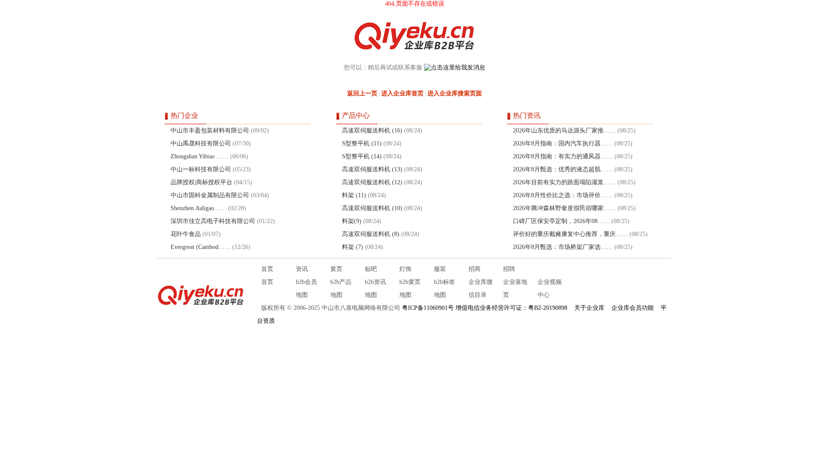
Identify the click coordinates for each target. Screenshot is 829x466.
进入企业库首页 (402, 93)
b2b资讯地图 (375, 288)
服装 (440, 269)
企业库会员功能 (632, 308)
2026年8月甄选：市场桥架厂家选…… (563, 247)
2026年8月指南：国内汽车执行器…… (563, 143)
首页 (267, 269)
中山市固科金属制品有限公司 (210, 195)
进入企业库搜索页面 (454, 93)
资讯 (302, 269)
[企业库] (201, 295)
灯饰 (405, 269)
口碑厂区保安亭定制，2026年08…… (561, 221)
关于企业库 (589, 308)
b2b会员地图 (306, 288)
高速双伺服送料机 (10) (372, 208)
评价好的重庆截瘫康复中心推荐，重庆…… (570, 234)
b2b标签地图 (444, 288)
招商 (474, 269)
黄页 (336, 269)
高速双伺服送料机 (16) (372, 130)
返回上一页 (362, 93)
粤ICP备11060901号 (428, 308)
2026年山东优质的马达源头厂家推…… (564, 130)
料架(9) (351, 221)
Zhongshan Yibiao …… (199, 156)
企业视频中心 (550, 288)
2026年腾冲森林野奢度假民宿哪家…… (564, 208)
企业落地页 (515, 288)
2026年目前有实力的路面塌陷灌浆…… (564, 182)
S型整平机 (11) (362, 143)
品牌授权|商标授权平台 (201, 182)
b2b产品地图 (340, 288)
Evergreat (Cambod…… (201, 247)
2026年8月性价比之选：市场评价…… (563, 195)
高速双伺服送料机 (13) (372, 169)
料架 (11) (354, 195)
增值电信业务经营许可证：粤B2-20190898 (511, 308)
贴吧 (371, 269)
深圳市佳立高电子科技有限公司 (213, 221)
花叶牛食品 (186, 234)
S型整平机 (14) (362, 156)
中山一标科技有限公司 (201, 169)
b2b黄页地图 (410, 288)
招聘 (509, 269)
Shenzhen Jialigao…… (198, 208)
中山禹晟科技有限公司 (201, 143)
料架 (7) (352, 247)
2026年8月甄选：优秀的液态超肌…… (563, 169)
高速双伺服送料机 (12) (372, 182)
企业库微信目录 (480, 288)
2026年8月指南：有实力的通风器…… (563, 156)
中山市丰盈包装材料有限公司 (210, 130)
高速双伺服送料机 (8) (370, 234)
